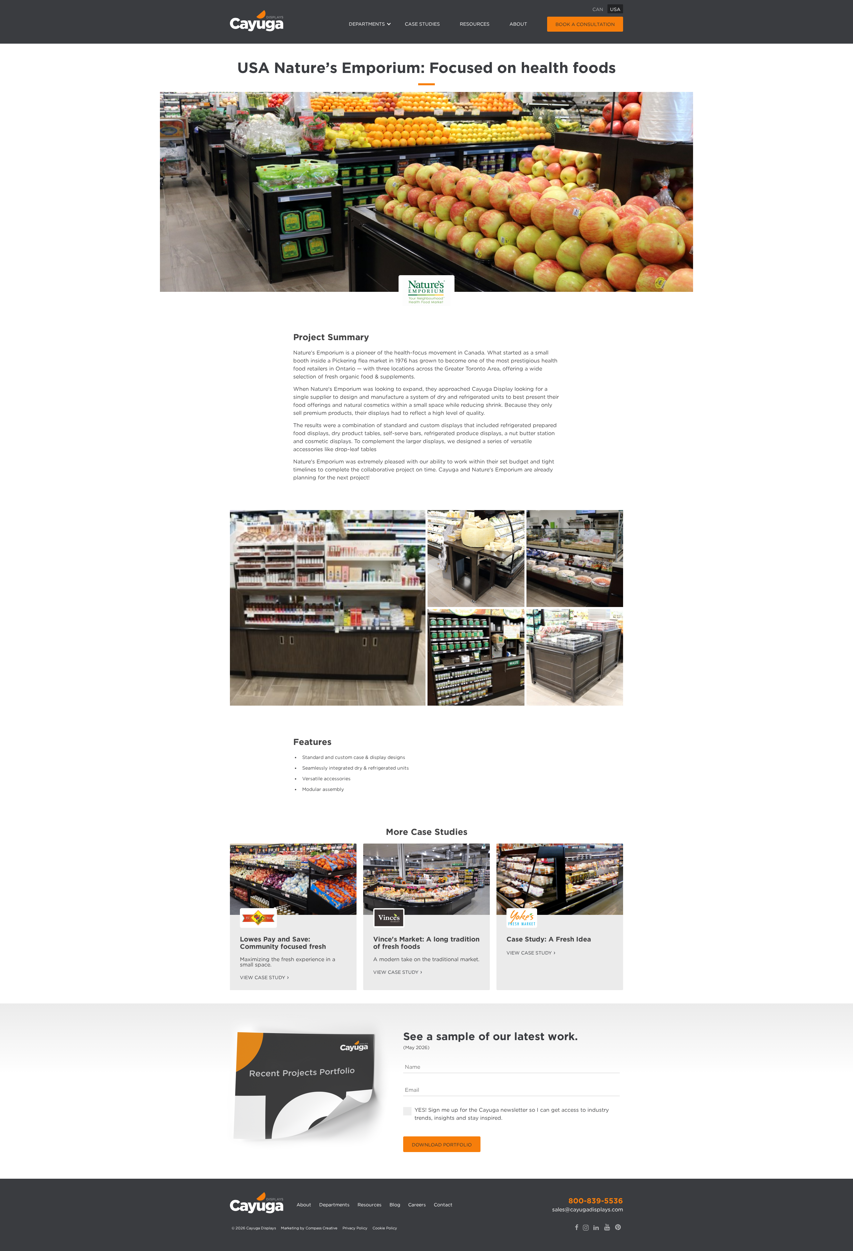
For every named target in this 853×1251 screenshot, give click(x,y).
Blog (395, 1204)
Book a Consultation (585, 24)
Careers (417, 1204)
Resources (474, 24)
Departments (367, 24)
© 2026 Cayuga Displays (254, 1228)
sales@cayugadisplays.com (587, 1209)
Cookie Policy (385, 1228)
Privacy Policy (355, 1228)
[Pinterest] (618, 1232)
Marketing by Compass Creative (309, 1228)
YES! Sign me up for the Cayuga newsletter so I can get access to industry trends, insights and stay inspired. (512, 1114)
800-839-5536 (595, 1200)
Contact (443, 1204)
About (518, 24)
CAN (597, 9)
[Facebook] (576, 1232)
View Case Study (262, 977)
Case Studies (422, 24)
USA (615, 9)
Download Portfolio (442, 1144)
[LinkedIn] (596, 1232)
